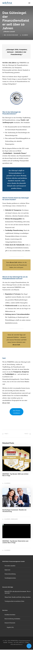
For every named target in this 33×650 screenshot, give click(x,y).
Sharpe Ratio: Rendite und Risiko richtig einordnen (18, 597)
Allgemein (25, 35)
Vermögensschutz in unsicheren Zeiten (14, 601)
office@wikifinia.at (17, 644)
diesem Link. (6, 403)
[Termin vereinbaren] (29, 646)
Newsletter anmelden (10, 565)
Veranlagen (14, 519)
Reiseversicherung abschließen (12, 618)
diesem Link (13, 262)
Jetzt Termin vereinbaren (16, 412)
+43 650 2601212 (19, 642)
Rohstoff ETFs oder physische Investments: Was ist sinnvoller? (17, 592)
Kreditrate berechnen (10, 614)
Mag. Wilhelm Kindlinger (11, 35)
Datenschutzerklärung (10, 574)
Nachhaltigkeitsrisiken (10, 578)
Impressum (7, 570)
